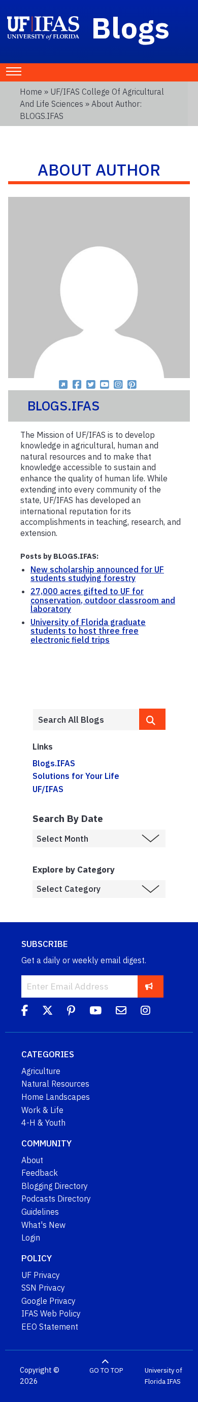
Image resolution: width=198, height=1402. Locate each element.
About (32, 1160)
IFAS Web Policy (51, 1313)
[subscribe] (149, 986)
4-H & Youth (43, 1123)
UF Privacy (40, 1275)
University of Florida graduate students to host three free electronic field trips (88, 631)
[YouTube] (95, 1012)
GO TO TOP (106, 1370)
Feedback (39, 1173)
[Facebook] (24, 1012)
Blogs (130, 27)
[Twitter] (47, 1012)
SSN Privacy (43, 1288)
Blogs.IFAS (53, 763)
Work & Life (42, 1110)
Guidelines (40, 1212)
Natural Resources (55, 1084)
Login (30, 1237)
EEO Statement (49, 1327)
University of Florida (163, 1376)
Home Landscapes (55, 1097)
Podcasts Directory (56, 1198)
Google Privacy (48, 1301)
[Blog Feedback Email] (121, 1012)
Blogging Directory (54, 1186)
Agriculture (40, 1071)
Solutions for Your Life (75, 776)
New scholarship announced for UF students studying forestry (97, 574)
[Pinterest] (71, 1012)
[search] (152, 719)
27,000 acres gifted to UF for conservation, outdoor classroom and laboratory (102, 600)
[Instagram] (145, 1012)
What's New (43, 1225)
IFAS (174, 1381)
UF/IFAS (47, 789)
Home (31, 92)
